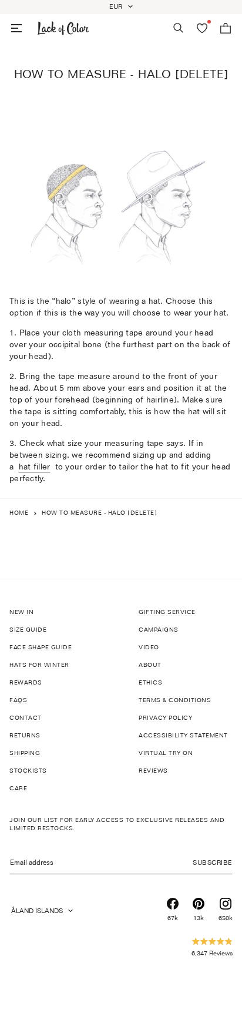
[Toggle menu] (16, 28)
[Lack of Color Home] (63, 28)
